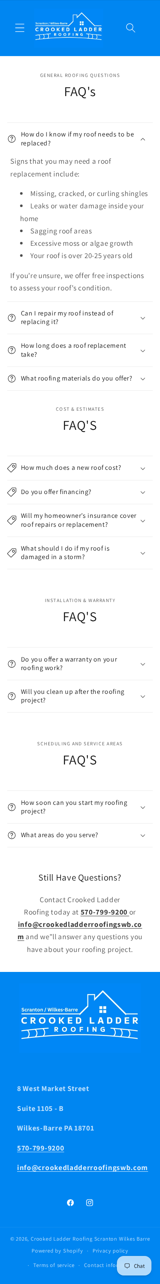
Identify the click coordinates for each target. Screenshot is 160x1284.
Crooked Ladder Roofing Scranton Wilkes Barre (90, 1238)
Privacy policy (110, 1250)
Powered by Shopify (57, 1250)
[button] (20, 28)
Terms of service (54, 1265)
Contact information (110, 1265)
